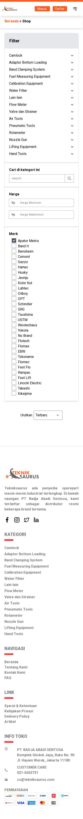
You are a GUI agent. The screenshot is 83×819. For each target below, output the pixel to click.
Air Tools (16, 119)
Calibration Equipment (26, 83)
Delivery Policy (16, 716)
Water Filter (18, 90)
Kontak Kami (14, 672)
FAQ (7, 678)
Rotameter (17, 133)
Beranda (12, 21)
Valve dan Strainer (23, 112)
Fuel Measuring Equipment (29, 76)
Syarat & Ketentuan (20, 706)
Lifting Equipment (22, 147)
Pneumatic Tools (22, 126)
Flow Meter (18, 104)
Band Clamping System (27, 69)
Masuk (42, 9)
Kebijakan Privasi (18, 711)
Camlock (15, 55)
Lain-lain (15, 97)
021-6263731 (27, 773)
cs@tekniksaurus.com (35, 780)
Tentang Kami (15, 667)
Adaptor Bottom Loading (28, 62)
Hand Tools (18, 154)
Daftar (59, 9)
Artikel (10, 722)
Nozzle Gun (18, 140)
